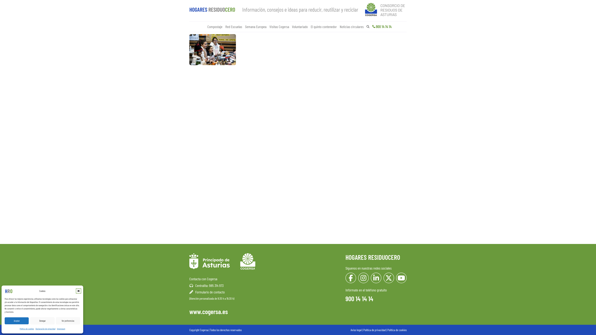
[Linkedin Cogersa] (376, 278)
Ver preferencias (68, 320)
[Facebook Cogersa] (351, 278)
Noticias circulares (352, 26)
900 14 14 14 (384, 26)
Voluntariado (300, 26)
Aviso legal (356, 330)
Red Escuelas (233, 26)
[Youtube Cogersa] (401, 278)
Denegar (42, 320)
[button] (78, 291)
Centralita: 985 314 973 (209, 285)
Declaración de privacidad (45, 328)
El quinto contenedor (324, 26)
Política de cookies (27, 328)
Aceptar (17, 320)
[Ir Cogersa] (386, 9)
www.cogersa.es (208, 311)
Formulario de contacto (210, 292)
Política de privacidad (374, 330)
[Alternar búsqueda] (368, 27)
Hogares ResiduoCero (372, 257)
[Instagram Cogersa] (363, 278)
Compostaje (214, 26)
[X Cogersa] (389, 278)
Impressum (61, 328)
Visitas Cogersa (279, 26)
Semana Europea (255, 26)
